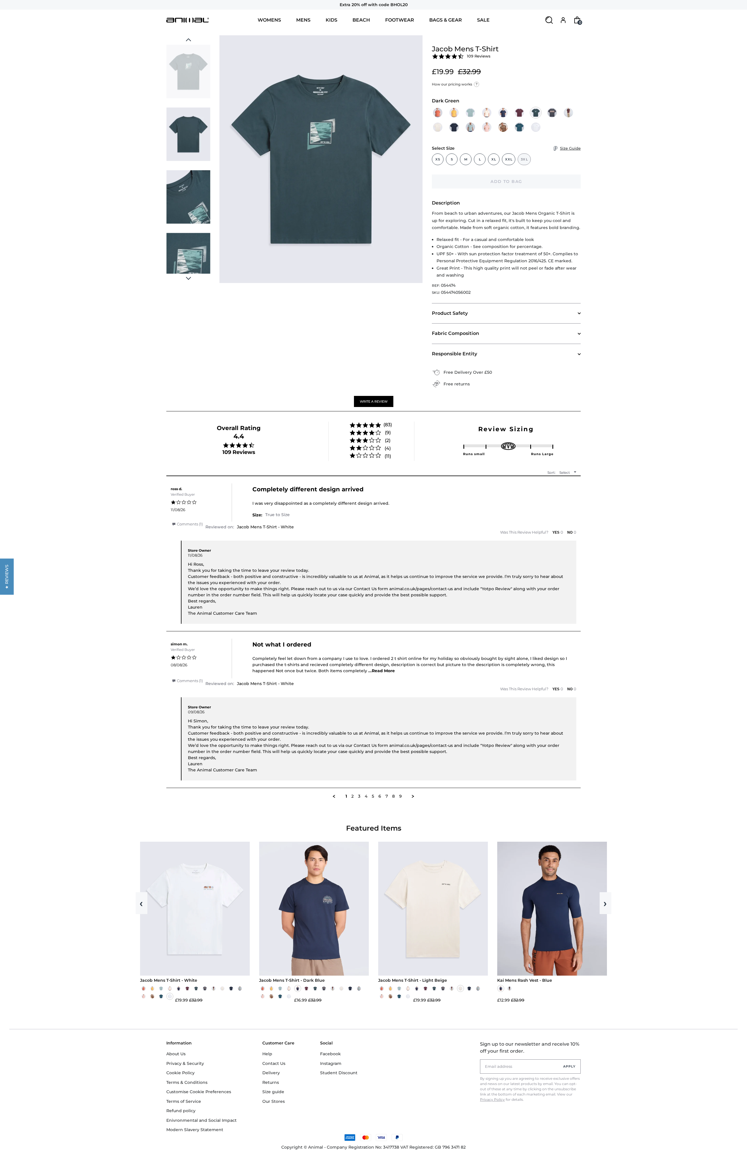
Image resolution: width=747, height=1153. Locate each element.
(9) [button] (388, 432)
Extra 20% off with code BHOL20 (374, 4)
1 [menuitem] (346, 796)
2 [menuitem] (352, 796)
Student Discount (338, 1072)
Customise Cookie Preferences (198, 1091)
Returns (270, 1082)
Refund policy (181, 1110)
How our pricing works (454, 84)
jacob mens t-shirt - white (168, 980)
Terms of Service (183, 1101)
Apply (569, 1066)
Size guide (273, 1091)
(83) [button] (387, 424)
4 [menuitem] (366, 796)
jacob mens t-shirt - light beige (412, 980)
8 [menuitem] (393, 796)
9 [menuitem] (400, 796)
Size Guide (570, 148)
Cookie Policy (180, 1072)
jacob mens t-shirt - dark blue (292, 980)
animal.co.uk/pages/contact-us (421, 588)
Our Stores (273, 1101)
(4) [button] (388, 448)
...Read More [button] (381, 670)
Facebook (330, 1053)
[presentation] (188, 278)
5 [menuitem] (373, 796)
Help (267, 1053)
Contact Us (273, 1063)
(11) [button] (388, 456)
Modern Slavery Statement (194, 1129)
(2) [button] (387, 440)
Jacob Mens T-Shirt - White (265, 527)
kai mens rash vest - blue (524, 980)
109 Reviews (479, 56)
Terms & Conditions (186, 1082)
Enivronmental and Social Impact (201, 1120)
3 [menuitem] (359, 796)
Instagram (330, 1063)
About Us (176, 1053)
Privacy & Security (185, 1063)
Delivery (271, 1072)
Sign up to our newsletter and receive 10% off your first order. (529, 1047)
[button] (373, 401)
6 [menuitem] (379, 796)
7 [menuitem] (386, 796)
